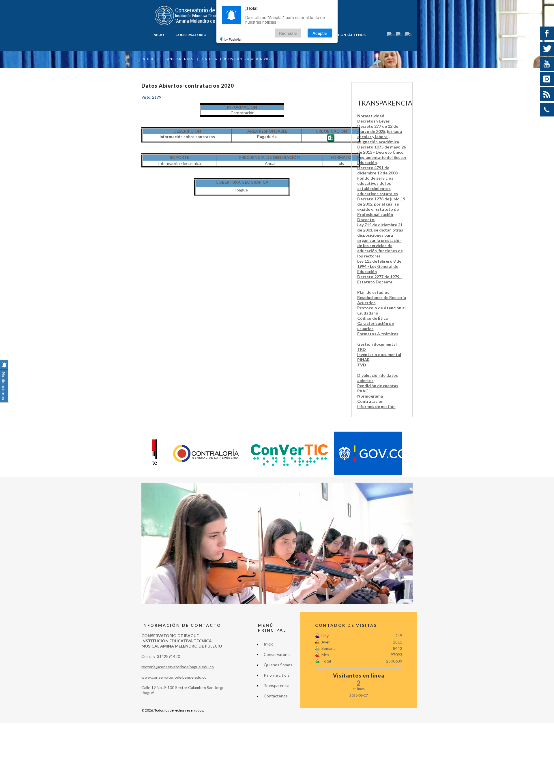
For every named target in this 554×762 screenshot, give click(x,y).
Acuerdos (366, 302)
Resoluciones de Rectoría (381, 297)
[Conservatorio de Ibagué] (194, 15)
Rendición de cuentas (377, 385)
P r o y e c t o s (276, 675)
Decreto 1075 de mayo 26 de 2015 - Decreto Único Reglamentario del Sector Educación (382, 154)
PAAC (362, 390)
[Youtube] (547, 64)
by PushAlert (233, 39)
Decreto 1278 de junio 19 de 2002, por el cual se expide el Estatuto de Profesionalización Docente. (381, 209)
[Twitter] (547, 49)
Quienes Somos (278, 664)
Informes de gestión (376, 406)
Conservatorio (190, 35)
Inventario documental (379, 354)
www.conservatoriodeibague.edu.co (174, 677)
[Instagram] (547, 79)
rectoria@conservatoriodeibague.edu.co (177, 666)
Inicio (158, 35)
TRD (361, 349)
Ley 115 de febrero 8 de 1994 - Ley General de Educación (379, 266)
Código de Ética (372, 318)
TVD (361, 364)
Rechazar (288, 33)
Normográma (370, 396)
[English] (400, 33)
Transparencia (177, 59)
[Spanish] (391, 33)
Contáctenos (352, 35)
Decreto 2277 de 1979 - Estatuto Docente (379, 279)
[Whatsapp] (547, 109)
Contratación (370, 401)
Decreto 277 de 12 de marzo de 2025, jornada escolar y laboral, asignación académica (379, 134)
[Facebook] (547, 33)
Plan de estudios (373, 292)
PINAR (363, 359)
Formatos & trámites (377, 333)
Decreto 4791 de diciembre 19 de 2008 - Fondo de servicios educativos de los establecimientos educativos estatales (378, 180)
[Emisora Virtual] (547, 94)
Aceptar (319, 33)
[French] (409, 33)
